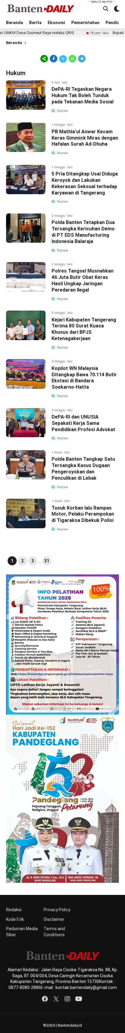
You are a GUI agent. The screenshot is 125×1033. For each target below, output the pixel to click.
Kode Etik (15, 919)
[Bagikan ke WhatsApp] (72, 58)
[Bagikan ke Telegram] (81, 58)
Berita (35, 22)
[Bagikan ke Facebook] (53, 58)
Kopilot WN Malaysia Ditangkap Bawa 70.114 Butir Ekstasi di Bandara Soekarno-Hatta (84, 377)
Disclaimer (54, 919)
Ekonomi (56, 22)
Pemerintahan (85, 22)
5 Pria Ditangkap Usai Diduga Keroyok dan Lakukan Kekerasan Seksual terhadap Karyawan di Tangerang (85, 183)
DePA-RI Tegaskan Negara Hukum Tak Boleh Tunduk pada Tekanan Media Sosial (82, 95)
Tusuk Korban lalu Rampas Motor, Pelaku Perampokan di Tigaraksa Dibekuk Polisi (83, 514)
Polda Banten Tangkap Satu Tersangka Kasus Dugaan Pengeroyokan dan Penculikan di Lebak (83, 468)
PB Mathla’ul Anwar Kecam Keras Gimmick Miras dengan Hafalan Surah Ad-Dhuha (85, 138)
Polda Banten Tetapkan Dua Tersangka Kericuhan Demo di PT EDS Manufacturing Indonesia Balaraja (83, 232)
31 (46, 560)
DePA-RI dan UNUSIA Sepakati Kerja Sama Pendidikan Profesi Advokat (83, 423)
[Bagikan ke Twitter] (63, 58)
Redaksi (14, 909)
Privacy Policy (57, 909)
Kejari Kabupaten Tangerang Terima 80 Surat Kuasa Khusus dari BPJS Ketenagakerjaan (84, 329)
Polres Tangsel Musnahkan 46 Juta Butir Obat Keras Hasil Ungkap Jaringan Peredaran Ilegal (82, 280)
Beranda (14, 22)
